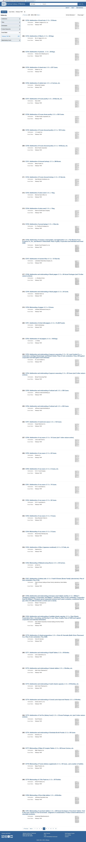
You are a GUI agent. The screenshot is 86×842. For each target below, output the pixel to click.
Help (72, 7)
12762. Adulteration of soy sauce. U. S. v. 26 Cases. (41, 500)
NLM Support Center (70, 833)
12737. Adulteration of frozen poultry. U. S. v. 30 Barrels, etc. (43, 99)
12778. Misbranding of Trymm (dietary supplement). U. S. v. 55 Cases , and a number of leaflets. (54, 764)
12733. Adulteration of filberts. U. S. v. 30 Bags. (39, 36)
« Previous (24, 15)
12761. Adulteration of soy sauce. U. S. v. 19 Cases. (41, 484)
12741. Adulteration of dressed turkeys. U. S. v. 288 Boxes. (43, 161)
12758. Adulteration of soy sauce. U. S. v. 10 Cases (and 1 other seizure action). (49, 437)
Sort (70, 15)
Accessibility (68, 835)
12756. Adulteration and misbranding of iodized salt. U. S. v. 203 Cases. (47, 406)
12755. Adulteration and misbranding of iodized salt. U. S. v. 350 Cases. (47, 390)
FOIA (45, 835)
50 (80, 15)
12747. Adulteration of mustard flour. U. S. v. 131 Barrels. (42, 259)
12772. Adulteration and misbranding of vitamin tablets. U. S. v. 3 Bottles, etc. (48, 668)
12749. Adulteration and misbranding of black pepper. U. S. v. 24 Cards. (47, 291)
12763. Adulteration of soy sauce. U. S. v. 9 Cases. (40, 516)
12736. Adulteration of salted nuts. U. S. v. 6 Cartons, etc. (42, 83)
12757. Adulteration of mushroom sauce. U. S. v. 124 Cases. (43, 422)
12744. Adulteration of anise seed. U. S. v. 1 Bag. (40, 208)
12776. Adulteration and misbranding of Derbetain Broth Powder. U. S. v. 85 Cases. (50, 732)
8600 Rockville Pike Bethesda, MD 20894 (28, 835)
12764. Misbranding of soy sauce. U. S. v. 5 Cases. (40, 531)
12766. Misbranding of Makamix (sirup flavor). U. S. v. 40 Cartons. (45, 563)
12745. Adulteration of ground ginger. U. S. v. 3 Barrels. (42, 224)
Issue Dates (4, 32)
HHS (43, 840)
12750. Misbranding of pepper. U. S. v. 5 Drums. (39, 307)
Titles (2, 22)
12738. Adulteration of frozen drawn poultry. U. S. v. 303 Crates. (44, 114)
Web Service (79, 7)
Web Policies (47, 833)
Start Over (4, 11)
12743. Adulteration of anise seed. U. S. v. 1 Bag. (40, 193)
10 (55, 828)
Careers (67, 836)
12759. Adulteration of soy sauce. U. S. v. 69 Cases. (41, 453)
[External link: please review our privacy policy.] (3, 836)
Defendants (4, 25)
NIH (41, 840)
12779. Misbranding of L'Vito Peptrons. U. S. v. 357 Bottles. (43, 779)
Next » (38, 15)
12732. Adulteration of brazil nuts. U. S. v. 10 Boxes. (41, 20)
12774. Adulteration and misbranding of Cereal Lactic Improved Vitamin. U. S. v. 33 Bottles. (53, 699)
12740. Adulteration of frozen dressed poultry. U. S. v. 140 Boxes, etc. (46, 146)
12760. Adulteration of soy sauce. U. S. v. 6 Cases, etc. (42, 469)
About (67, 7)
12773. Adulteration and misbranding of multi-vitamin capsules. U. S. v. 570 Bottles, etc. (52, 684)
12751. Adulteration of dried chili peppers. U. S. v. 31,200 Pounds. (45, 323)
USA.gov (47, 840)
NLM (38, 840)
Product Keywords (6, 29)
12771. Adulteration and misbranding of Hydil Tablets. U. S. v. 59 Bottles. (47, 652)
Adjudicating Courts (6, 40)
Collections (4, 18)
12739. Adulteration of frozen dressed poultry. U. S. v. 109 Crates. (45, 130)
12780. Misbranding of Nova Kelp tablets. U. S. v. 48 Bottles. (43, 795)
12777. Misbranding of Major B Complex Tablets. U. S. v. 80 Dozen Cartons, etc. (49, 748)
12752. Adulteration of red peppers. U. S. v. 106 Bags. (41, 338)
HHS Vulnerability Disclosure (50, 836)
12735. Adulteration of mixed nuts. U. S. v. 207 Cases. (41, 67)
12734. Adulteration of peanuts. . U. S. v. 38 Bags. (40, 52)
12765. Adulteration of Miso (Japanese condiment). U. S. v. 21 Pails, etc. (47, 547)
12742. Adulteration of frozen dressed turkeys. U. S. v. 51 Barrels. (45, 177)
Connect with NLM (6, 833)
